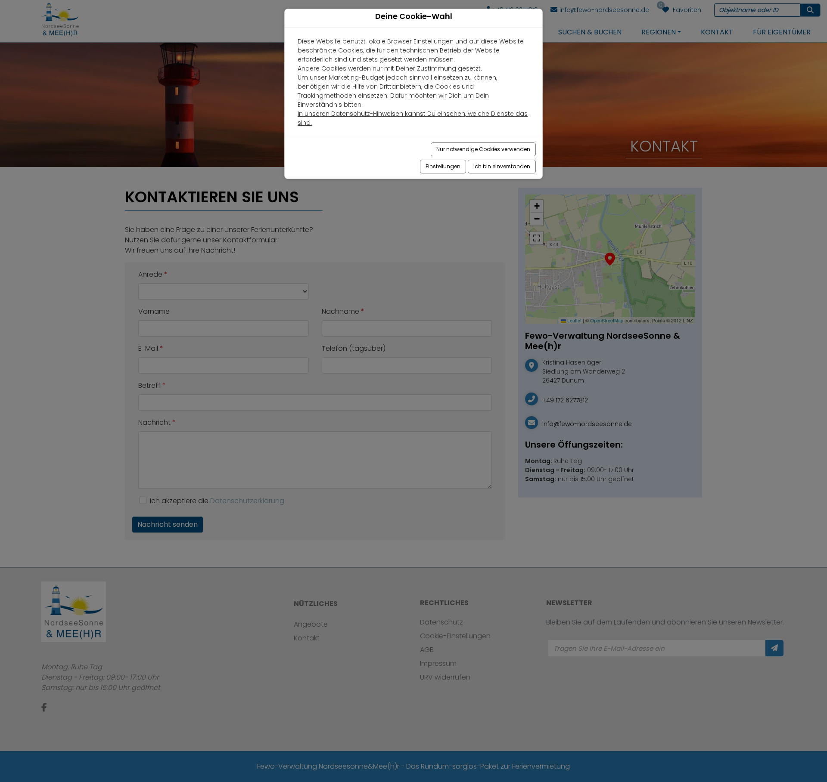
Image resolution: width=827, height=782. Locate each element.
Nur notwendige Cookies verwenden (483, 149)
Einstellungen (443, 166)
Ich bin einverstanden (501, 166)
